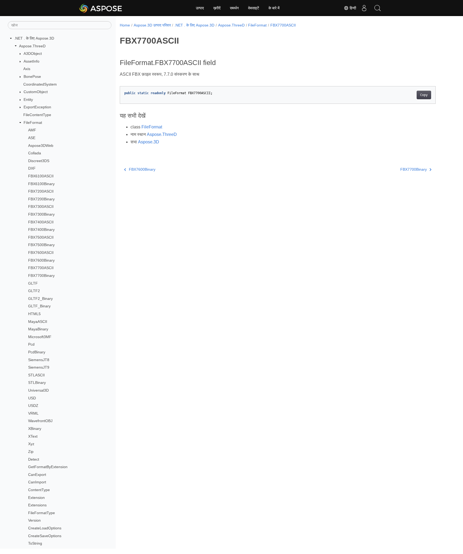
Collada (34, 153)
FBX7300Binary (41, 214)
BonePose (32, 76)
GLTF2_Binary (40, 298)
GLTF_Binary (39, 306)
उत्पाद (200, 8)
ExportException (37, 107)
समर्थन (234, 8)
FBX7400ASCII (41, 222)
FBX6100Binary (41, 184)
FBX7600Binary (41, 260)
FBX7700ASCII (41, 268)
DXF (32, 168)
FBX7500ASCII (41, 237)
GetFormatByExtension (48, 467)
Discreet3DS (38, 161)
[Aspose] (101, 8)
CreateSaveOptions (44, 536)
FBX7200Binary (41, 199)
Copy (424, 95)
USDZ (33, 405)
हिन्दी (352, 8)
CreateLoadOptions (44, 528)
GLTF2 (34, 291)
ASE (31, 138)
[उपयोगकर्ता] (364, 8)
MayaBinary (38, 329)
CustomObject (36, 92)
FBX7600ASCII (41, 252)
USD (32, 398)
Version (34, 520)
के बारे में (273, 8)
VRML (33, 413)
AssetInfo (31, 61)
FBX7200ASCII (41, 191)
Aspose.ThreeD (32, 46)
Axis (26, 69)
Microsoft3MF (39, 337)
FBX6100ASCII (41, 176)
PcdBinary (36, 352)
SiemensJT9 (38, 367)
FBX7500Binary (41, 245)
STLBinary (37, 382)
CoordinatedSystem (40, 84)
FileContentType (37, 115)
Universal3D (38, 390)
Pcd (31, 344)
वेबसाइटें (253, 8)
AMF (32, 130)
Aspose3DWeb (40, 145)
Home (125, 25)
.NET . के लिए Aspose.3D (34, 38)
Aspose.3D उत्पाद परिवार (152, 25)
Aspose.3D (148, 142)
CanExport (37, 474)
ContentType (39, 490)
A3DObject (33, 53)
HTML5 (34, 314)
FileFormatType (41, 513)
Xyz (31, 444)
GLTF (33, 283)
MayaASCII (37, 321)
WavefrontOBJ (40, 421)
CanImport (37, 482)
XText (33, 436)
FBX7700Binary (41, 275)
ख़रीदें (217, 8)
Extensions (37, 505)
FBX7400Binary (41, 229)
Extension (36, 497)
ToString (35, 543)
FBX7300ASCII (41, 206)
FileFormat (33, 122)
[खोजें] (377, 8)
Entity (28, 99)
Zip (30, 451)
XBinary (34, 428)
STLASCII (36, 375)
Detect (33, 459)
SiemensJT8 (38, 360)
